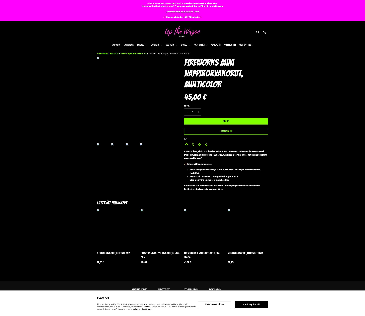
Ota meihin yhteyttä (139, 289)
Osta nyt (226, 121)
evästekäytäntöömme (142, 309)
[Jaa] (206, 144)
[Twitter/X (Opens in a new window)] (193, 144)
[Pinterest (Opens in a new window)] (199, 144)
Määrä (187, 106)
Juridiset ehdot (164, 289)
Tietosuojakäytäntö (191, 289)
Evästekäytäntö (215, 289)
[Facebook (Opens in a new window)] (186, 144)
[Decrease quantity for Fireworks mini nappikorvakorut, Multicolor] (187, 112)
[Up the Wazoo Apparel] (182, 32)
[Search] (257, 32)
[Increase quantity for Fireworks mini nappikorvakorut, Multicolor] (198, 112)
